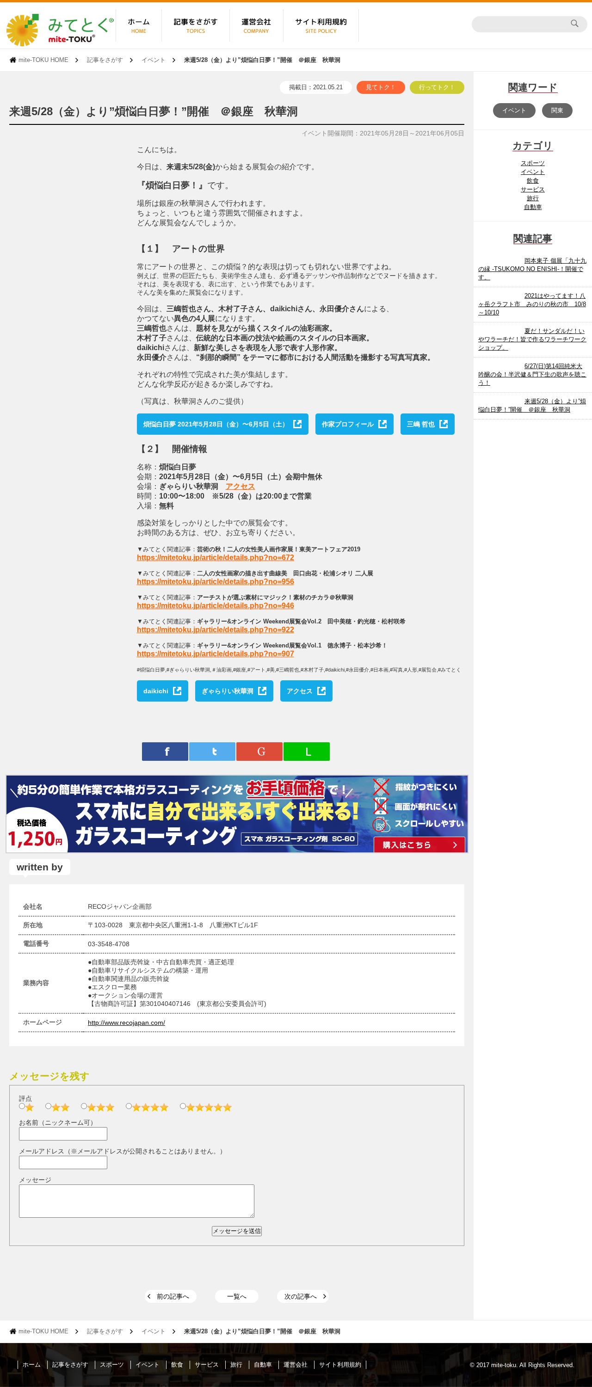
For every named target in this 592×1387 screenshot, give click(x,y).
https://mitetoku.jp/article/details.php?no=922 (215, 630)
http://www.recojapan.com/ (126, 1022)
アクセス (240, 486)
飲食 (533, 180)
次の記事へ (300, 1296)
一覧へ (237, 1296)
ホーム (32, 1364)
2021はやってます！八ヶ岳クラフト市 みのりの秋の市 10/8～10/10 (532, 304)
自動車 (533, 206)
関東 (557, 110)
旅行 (533, 198)
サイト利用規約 (340, 1364)
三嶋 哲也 (421, 424)
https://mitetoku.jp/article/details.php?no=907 (215, 654)
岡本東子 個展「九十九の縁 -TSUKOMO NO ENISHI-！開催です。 (532, 269)
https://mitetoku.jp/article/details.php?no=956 (215, 582)
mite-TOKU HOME (43, 59)
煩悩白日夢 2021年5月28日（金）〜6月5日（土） (216, 424)
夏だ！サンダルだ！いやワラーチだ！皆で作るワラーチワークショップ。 (532, 339)
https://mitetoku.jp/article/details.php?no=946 (215, 606)
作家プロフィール (348, 424)
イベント (154, 59)
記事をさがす (105, 59)
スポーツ (533, 163)
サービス (533, 189)
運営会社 (296, 1364)
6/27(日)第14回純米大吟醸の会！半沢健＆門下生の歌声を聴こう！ (532, 374)
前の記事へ (173, 1296)
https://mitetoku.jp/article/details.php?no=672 (215, 557)
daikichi (155, 691)
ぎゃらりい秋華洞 (227, 691)
